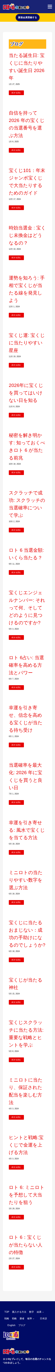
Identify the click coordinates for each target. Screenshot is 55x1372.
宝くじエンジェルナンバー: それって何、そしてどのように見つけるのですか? (27, 607)
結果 (39, 1312)
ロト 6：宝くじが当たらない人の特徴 (25, 1245)
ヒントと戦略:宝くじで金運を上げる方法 (26, 1145)
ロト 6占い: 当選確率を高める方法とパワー (26, 665)
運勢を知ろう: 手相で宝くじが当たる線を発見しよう (27, 289)
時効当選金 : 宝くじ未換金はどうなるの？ (27, 235)
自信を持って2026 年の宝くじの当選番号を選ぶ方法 (27, 124)
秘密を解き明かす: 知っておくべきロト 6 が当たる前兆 (27, 446)
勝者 (22, 1318)
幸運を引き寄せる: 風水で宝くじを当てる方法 (27, 830)
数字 (31, 1312)
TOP (6, 1312)
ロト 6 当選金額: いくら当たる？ (26, 554)
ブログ (21, 1325)
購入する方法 (19, 1312)
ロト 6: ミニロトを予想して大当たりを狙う (26, 1195)
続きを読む (16, 93)
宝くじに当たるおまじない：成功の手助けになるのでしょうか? (27, 934)
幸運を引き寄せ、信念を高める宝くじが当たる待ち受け (25, 719)
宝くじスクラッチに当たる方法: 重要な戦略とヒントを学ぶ (26, 1034)
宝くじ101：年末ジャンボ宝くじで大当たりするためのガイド (27, 182)
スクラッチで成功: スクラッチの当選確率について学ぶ (27, 504)
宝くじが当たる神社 (25, 983)
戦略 (6, 1318)
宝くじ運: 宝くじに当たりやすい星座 (27, 343)
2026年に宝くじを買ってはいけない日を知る (26, 393)
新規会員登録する (27, 17)
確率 (29, 1318)
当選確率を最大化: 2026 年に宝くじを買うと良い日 (25, 776)
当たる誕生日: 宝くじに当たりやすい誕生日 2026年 (27, 67)
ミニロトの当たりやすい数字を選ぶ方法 (26, 880)
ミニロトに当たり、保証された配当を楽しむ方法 (26, 1091)
